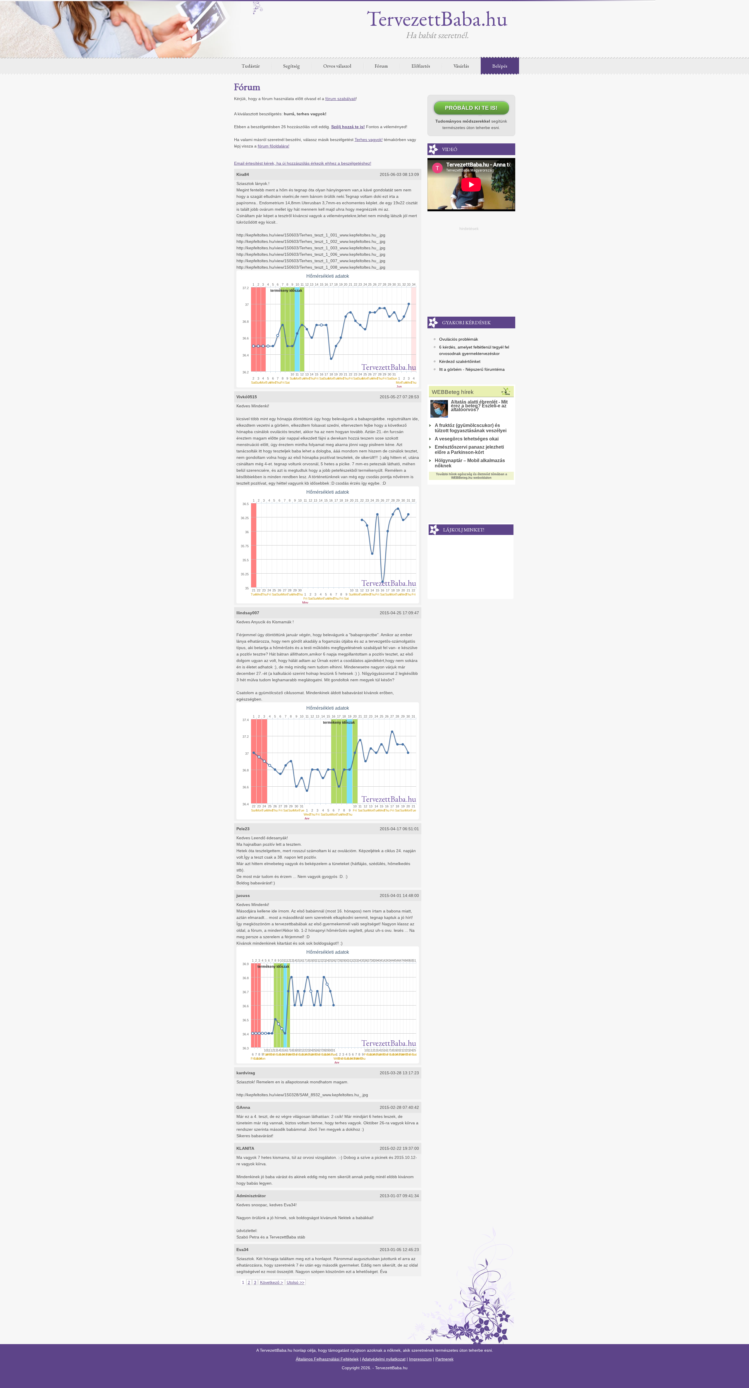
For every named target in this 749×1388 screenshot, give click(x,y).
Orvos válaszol (337, 66)
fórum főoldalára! (273, 146)
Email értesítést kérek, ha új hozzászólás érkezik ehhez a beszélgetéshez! (302, 163)
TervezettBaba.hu (437, 18)
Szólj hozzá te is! (348, 126)
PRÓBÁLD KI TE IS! (471, 108)
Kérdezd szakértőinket (459, 361)
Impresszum (420, 1359)
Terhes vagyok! (369, 139)
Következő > (271, 1282)
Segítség (291, 66)
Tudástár (251, 66)
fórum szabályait (340, 98)
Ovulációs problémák (458, 339)
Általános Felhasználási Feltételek (327, 1359)
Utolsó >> (295, 1282)
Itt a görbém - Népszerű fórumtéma (472, 369)
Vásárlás (461, 66)
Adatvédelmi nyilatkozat (384, 1359)
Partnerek (444, 1359)
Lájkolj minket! (463, 529)
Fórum (381, 66)
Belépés (499, 66)
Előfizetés (420, 66)
